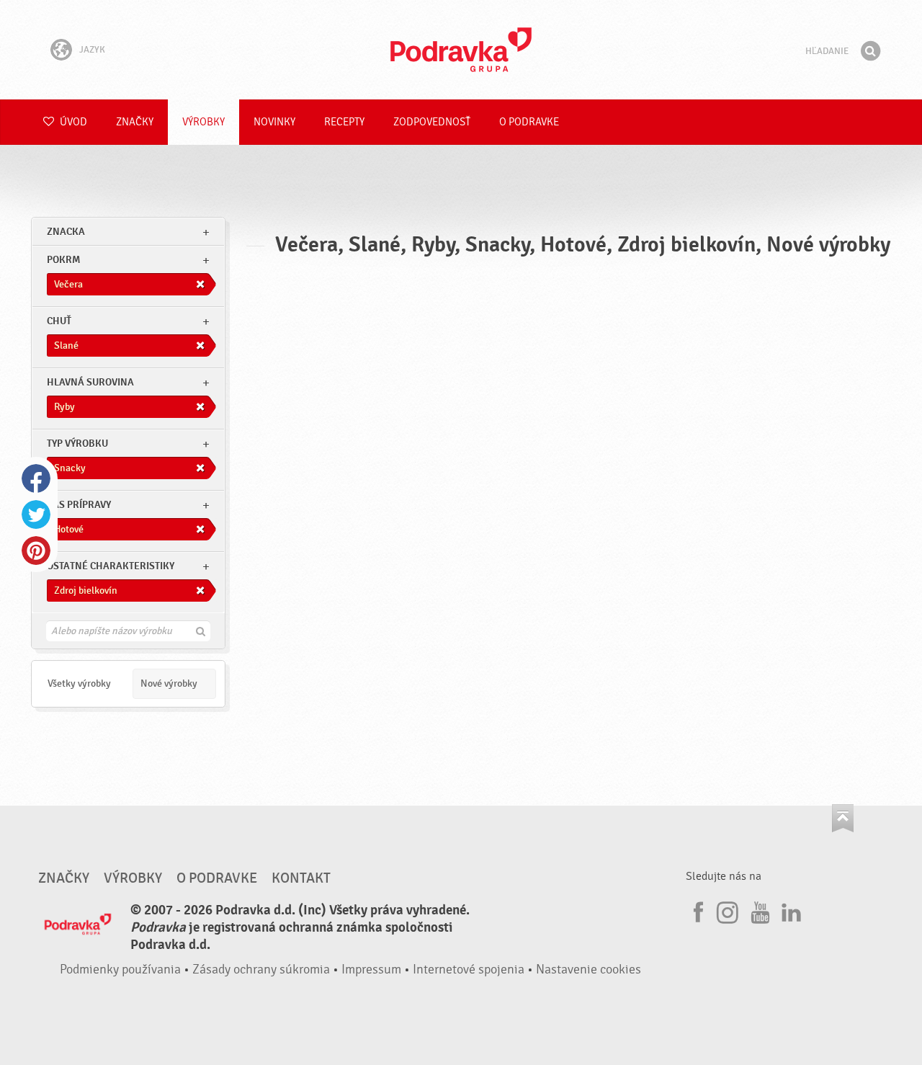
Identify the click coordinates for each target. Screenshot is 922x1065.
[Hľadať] (870, 51)
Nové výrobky (168, 683)
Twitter (36, 514)
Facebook (36, 478)
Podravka (461, 50)
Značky (134, 122)
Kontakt (301, 878)
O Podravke (529, 122)
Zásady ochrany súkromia (261, 969)
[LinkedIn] (789, 910)
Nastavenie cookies (588, 969)
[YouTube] (758, 910)
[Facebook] (696, 910)
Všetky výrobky (79, 683)
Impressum (371, 969)
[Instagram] (727, 910)
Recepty (344, 122)
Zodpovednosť (431, 122)
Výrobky (203, 122)
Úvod (72, 122)
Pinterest (36, 550)
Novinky (274, 122)
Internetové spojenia (468, 969)
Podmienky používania (120, 969)
